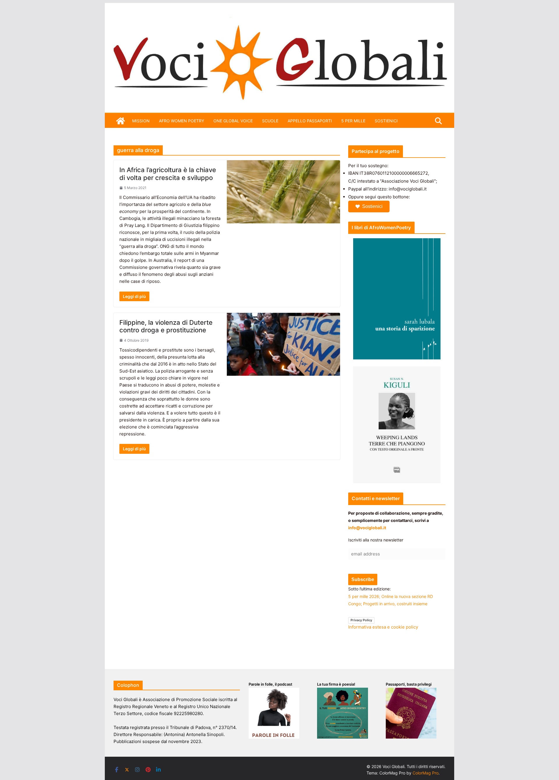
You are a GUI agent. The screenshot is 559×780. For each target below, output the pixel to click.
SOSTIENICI (386, 120)
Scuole (270, 120)
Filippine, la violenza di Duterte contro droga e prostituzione (166, 326)
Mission (141, 120)
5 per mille (353, 120)
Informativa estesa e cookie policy (383, 627)
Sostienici (372, 206)
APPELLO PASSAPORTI (310, 120)
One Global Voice (233, 120)
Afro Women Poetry (181, 120)
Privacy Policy (361, 620)
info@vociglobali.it (367, 527)
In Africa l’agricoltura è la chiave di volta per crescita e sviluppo (167, 173)
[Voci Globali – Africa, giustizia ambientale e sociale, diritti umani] (279, 20)
